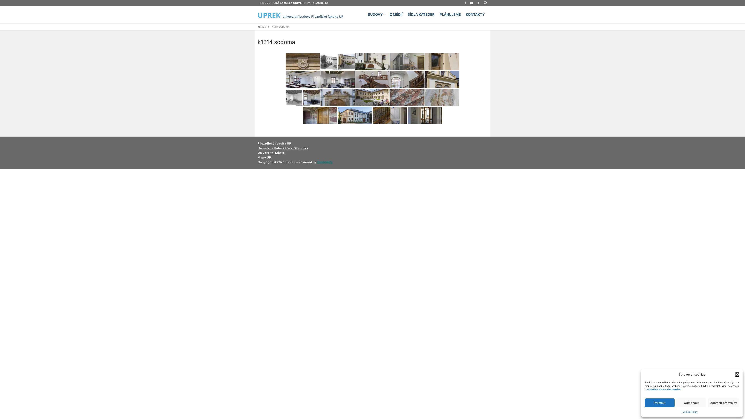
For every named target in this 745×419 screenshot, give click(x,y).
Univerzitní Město (271, 153)
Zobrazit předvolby (723, 403)
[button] (737, 375)
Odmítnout (691, 403)
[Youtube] (471, 3)
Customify (325, 162)
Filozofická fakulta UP (274, 143)
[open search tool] (485, 3)
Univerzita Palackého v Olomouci (283, 148)
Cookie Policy (690, 411)
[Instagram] (478, 3)
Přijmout (660, 403)
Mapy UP (264, 157)
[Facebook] (465, 3)
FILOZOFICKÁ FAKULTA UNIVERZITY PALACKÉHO (294, 2)
